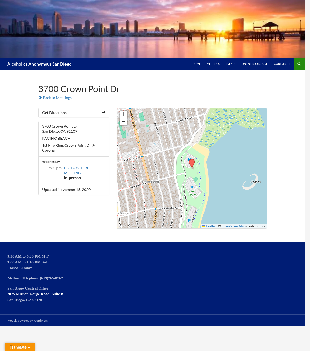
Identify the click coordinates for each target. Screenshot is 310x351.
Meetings (213, 63)
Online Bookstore (255, 63)
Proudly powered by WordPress (27, 320)
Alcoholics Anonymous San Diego (39, 63)
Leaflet (210, 226)
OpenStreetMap (234, 226)
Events (230, 63)
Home (197, 63)
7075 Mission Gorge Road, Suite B (35, 294)
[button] (190, 160)
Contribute (282, 63)
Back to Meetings (57, 97)
